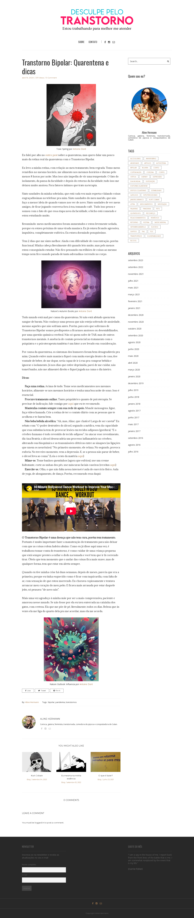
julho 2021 (133, 280)
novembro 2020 (136, 321)
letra (132, 204)
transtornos (71, 702)
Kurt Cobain (37, 775)
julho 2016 (133, 451)
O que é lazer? (105, 775)
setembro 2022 (135, 267)
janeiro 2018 (134, 403)
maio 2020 (133, 356)
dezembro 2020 (136, 314)
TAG (143, 231)
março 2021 (134, 294)
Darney (144, 177)
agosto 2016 (134, 444)
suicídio (154, 227)
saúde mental (160, 222)
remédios (155, 218)
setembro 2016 (135, 438)
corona (150, 172)
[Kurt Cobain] (37, 763)
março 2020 (134, 369)
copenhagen (135, 172)
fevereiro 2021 (135, 301)
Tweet (43, 691)
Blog (29, 779)
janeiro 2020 (134, 376)
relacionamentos (138, 218)
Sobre (81, 42)
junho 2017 (133, 417)
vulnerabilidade (154, 236)
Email (24, 875)
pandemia (60, 702)
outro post (51, 155)
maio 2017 (133, 424)
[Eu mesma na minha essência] (71, 763)
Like (29, 691)
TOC (151, 231)
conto (156, 168)
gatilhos (134, 195)
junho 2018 (133, 397)
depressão (157, 177)
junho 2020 (133, 349)
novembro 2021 (136, 273)
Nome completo (29, 864)
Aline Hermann (32, 702)
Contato (93, 42)
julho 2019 (133, 390)
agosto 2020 (134, 342)
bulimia (145, 168)
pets (158, 209)
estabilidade (156, 190)
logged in (39, 822)
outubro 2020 (134, 328)
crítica (133, 177)
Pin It (58, 691)
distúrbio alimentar (138, 186)
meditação (162, 204)
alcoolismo (135, 159)
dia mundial (135, 181)
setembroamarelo (138, 227)
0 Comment (51, 78)
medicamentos (146, 204)
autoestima (161, 163)
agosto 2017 (134, 410)
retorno (134, 222)
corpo (162, 172)
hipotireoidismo (150, 195)
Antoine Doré (79, 148)
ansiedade (134, 163)
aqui (71, 403)
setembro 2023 (135, 260)
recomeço (150, 213)
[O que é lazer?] (105, 763)
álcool (133, 241)
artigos (147, 163)
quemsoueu (135, 213)
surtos (133, 231)
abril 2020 (133, 362)
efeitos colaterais (138, 190)
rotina (146, 222)
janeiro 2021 (134, 308)
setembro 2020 (135, 335)
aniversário (151, 159)
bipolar (51, 702)
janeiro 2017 (134, 431)
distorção (150, 181)
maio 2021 (133, 287)
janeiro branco (137, 200)
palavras (134, 209)
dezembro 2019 (136, 383)
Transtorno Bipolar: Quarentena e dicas (65, 66)
